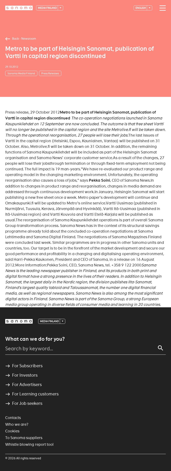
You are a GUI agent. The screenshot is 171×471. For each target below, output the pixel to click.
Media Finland (47, 7)
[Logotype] (19, 321)
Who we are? (16, 424)
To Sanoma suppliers (23, 437)
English (141, 7)
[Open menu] (161, 8)
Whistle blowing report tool (29, 444)
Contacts (13, 417)
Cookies (12, 431)
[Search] (160, 348)
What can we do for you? (35, 339)
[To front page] (19, 8)
